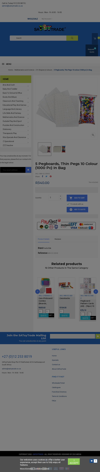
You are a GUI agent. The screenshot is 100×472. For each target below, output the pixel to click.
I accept (74, 461)
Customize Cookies (41, 469)
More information (26, 469)
